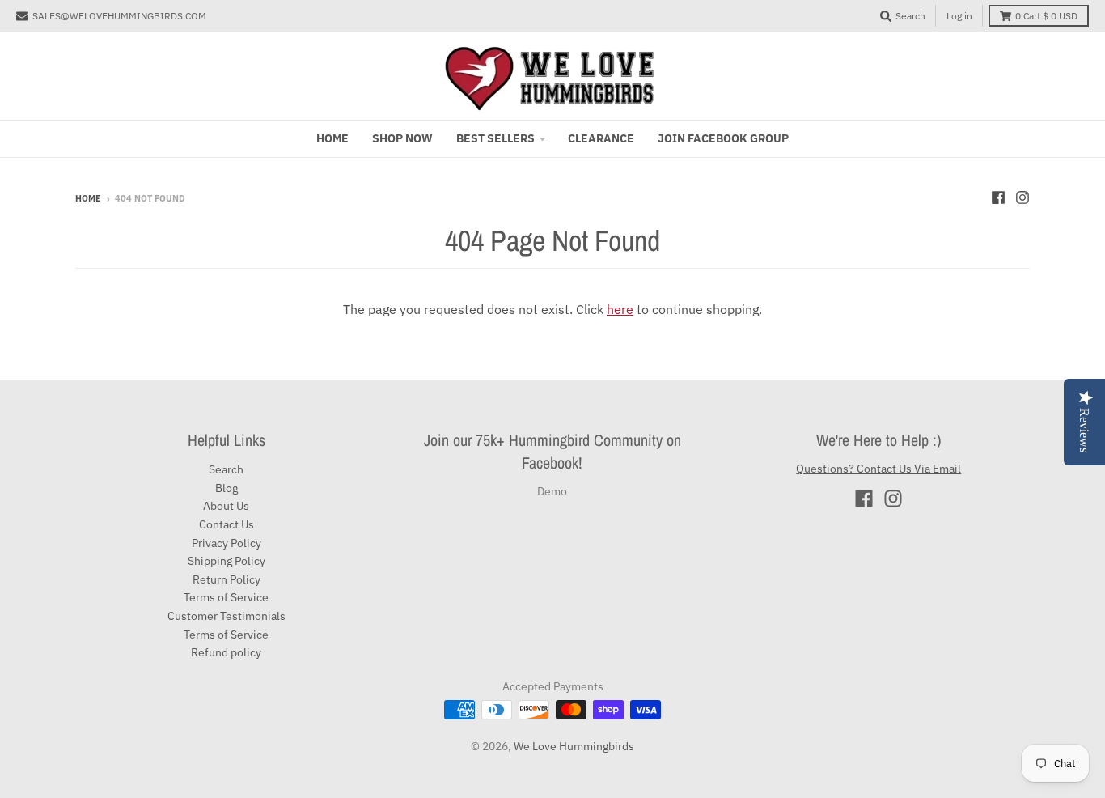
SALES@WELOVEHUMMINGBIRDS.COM (119, 16)
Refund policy (226, 652)
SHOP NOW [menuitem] (402, 138)
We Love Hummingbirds (574, 746)
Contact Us (226, 524)
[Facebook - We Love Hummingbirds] (998, 197)
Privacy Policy (226, 543)
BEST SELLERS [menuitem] (495, 138)
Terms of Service (226, 597)
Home (88, 198)
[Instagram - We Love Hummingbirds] (1022, 197)
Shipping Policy (226, 561)
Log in (959, 16)
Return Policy (226, 579)
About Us (226, 506)
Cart (1046, 16)
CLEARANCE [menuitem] (601, 138)
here (620, 309)
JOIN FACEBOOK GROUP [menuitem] (723, 138)
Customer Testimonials (226, 616)
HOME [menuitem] (332, 138)
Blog (226, 488)
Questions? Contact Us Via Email (878, 468)
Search (226, 469)
